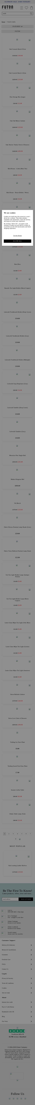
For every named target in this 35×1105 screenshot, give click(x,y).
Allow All (17, 241)
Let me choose (17, 235)
